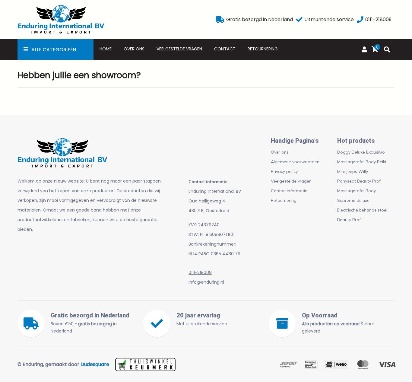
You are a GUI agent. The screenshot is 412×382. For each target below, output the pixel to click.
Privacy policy (284, 171)
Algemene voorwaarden (295, 161)
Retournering (263, 49)
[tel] (360, 19)
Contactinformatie (289, 190)
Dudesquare (95, 364)
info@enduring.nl (206, 282)
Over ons (134, 49)
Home (106, 49)
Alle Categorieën (53, 49)
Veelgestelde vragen (179, 49)
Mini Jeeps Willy (352, 171)
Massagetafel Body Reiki (361, 161)
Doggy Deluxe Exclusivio (361, 152)
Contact (224, 49)
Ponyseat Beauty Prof (359, 181)
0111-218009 (200, 272)
